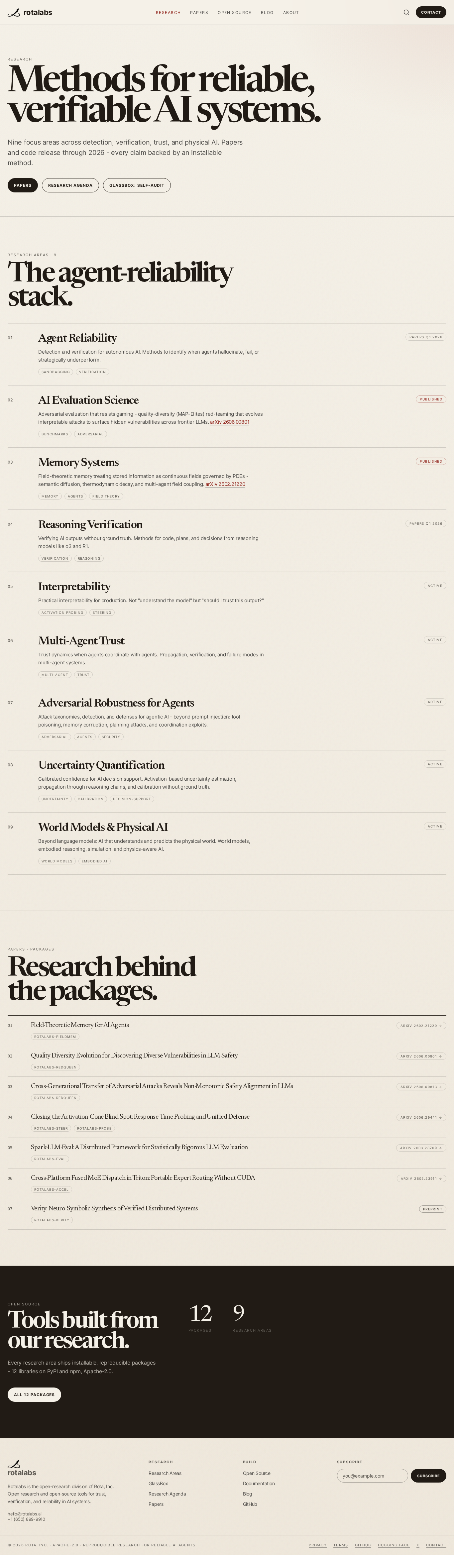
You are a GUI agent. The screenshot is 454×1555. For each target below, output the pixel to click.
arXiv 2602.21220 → (421, 1026)
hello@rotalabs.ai (25, 1513)
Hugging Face (394, 1545)
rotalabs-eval (50, 1159)
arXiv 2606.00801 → (421, 1056)
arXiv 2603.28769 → (421, 1148)
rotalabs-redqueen (55, 1067)
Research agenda (70, 185)
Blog (267, 12)
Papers (199, 12)
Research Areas (165, 1473)
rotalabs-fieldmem (55, 1037)
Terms (340, 1545)
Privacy (318, 1545)
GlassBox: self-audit (137, 185)
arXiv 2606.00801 (229, 422)
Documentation (259, 1483)
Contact (431, 12)
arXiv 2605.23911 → (421, 1178)
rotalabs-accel (51, 1189)
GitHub (250, 1504)
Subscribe (428, 1476)
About (291, 12)
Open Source (235, 12)
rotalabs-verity (51, 1220)
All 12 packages (34, 1394)
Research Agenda (167, 1494)
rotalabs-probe (94, 1128)
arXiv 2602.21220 (225, 484)
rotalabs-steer (51, 1128)
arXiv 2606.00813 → (421, 1087)
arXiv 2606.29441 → (421, 1117)
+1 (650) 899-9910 (26, 1519)
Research (168, 12)
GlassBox (158, 1483)
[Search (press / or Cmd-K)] (406, 12)
